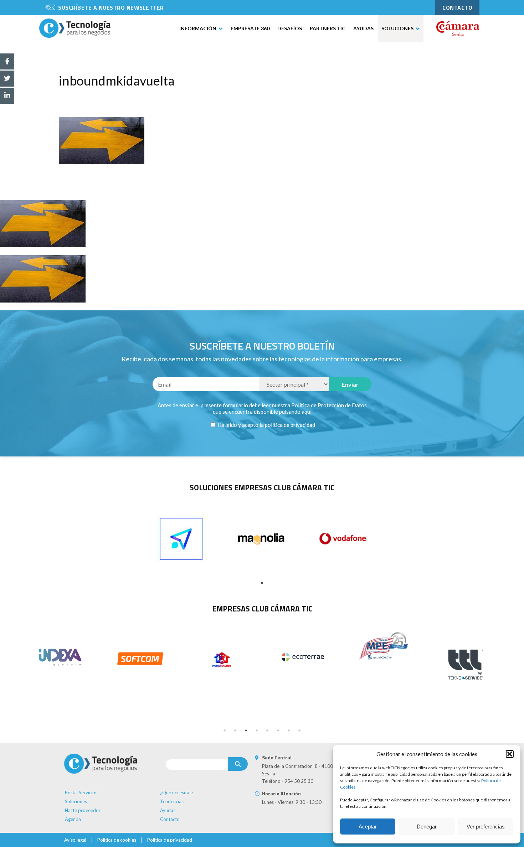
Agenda (73, 819)
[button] (509, 754)
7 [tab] (288, 730)
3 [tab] (246, 730)
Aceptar (368, 826)
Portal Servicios (81, 792)
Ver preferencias (486, 826)
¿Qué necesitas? (177, 792)
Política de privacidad (169, 840)
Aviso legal (75, 840)
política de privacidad (290, 425)
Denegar (427, 826)
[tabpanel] (181, 539)
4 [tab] (256, 730)
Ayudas (363, 28)
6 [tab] (278, 730)
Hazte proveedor (83, 810)
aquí (307, 411)
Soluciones (397, 28)
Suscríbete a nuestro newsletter (111, 7)
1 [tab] (262, 583)
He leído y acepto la (265, 425)
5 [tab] (267, 730)
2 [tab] (235, 730)
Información (197, 28)
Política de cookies (116, 840)
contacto (457, 7)
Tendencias (172, 801)
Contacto (170, 819)
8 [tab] (299, 730)
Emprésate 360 (250, 28)
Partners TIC (327, 28)
